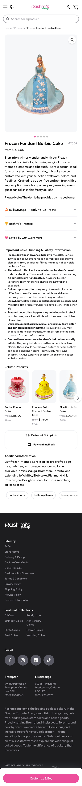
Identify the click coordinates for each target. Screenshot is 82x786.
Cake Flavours (13, 568)
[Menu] (5, 7)
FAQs (8, 546)
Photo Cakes (12, 630)
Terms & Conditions (16, 578)
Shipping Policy (13, 589)
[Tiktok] (48, 660)
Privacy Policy (13, 584)
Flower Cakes (35, 630)
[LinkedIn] (36, 660)
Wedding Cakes (36, 635)
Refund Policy (13, 594)
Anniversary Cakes (34, 622)
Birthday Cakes (14, 620)
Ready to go (34, 615)
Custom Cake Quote (17, 562)
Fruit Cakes (11, 635)
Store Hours (12, 551)
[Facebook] (10, 660)
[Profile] (68, 7)
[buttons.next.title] (77, 398)
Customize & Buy (41, 778)
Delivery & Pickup (15, 557)
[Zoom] (72, 40)
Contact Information (17, 600)
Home (8, 28)
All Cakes (10, 615)
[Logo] (40, 7)
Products (19, 28)
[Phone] (12, 7)
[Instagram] (23, 660)
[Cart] (68, 7)
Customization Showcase (19, 573)
